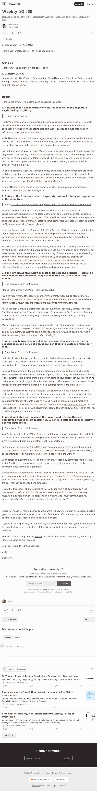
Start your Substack (42, 779)
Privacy (48, 773)
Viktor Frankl (34, 290)
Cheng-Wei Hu (13, 24)
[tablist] (13, 637)
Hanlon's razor (20, 116)
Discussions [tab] (21, 669)
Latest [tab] (11, 669)
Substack (36, 785)
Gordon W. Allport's (74, 404)
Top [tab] (5, 669)
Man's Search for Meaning (24, 284)
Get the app (61, 779)
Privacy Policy (68, 592)
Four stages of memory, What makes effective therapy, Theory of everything (38, 715)
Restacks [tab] (18, 637)
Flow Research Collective (59, 230)
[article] (48, 681)
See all (7, 735)
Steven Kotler (19, 230)
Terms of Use (61, 589)
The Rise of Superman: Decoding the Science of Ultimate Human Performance (51, 204)
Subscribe (79, 4)
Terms (54, 773)
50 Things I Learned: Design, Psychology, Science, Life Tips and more (40, 676)
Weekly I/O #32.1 (31, 181)
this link (38, 536)
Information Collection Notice (48, 592)
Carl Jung (52, 489)
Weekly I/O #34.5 (53, 181)
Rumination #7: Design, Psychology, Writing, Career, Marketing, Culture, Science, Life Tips (41, 679)
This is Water (37, 151)
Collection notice (66, 773)
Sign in (90, 4)
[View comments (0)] (13, 32)
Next (87, 619)
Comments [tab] (8, 637)
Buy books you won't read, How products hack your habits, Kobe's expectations (37, 694)
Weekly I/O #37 (14, 73)
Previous (12, 619)
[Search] (92, 669)
